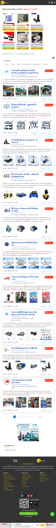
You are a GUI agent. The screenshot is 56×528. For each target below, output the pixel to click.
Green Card (24, 480)
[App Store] (42, 502)
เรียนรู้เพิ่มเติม (28, 526)
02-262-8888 (28, 513)
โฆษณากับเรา (42, 477)
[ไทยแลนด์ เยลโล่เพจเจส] (25, 496)
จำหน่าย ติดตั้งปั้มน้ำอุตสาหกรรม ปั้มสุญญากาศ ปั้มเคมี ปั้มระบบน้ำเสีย (24, 313)
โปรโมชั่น (23, 484)
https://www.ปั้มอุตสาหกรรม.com (18, 316)
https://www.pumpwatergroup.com (19, 75)
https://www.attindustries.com (18, 178)
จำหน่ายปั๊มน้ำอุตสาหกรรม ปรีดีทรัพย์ (24, 348)
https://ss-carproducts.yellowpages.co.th (20, 384)
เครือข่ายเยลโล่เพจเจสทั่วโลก (9, 486)
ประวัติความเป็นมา (7, 475)
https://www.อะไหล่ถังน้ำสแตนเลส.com (20, 247)
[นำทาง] (50, 99)
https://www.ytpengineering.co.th (18, 281)
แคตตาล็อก (49, 70)
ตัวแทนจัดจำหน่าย (27, 64)
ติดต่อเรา (42, 473)
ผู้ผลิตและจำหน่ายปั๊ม (12, 98)
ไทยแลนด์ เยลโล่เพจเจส (28, 464)
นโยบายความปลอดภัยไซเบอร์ (9, 478)
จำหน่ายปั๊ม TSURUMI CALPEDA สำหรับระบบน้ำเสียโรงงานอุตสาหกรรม (24, 71)
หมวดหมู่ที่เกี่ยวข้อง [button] (9, 445)
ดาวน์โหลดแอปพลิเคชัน (34, 499)
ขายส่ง (7, 64)
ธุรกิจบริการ (45, 64)
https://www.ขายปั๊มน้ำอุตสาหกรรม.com (20, 350)
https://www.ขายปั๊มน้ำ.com (17, 144)
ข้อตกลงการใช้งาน (7, 482)
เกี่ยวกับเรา (6, 473)
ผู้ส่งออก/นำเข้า (36, 64)
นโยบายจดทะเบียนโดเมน (8, 489)
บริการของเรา (25, 473)
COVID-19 (6, 488)
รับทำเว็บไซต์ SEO (25, 486)
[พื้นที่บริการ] (35, 133)
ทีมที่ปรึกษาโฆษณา (43, 475)
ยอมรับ (42, 525)
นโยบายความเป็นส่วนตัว (8, 477)
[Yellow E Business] (22, 496)
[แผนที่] (43, 99)
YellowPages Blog (25, 478)
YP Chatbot (24, 482)
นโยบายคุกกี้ (6, 480)
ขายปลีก (13, 64)
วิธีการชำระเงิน (43, 480)
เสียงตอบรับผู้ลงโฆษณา (8, 484)
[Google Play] (42, 506)
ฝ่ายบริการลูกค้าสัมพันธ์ (44, 478)
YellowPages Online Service (27, 477)
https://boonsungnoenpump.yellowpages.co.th (22, 109)
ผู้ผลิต (19, 64)
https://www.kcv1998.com (17, 213)
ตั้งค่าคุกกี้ (37, 525)
